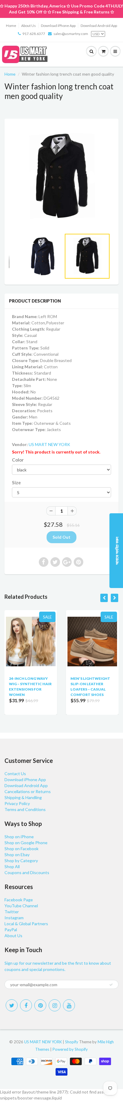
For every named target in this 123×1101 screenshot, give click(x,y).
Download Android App (99, 25)
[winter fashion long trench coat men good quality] (61, 177)
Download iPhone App (58, 25)
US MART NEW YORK (49, 444)
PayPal (10, 929)
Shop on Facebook (21, 848)
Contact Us (15, 773)
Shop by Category (21, 860)
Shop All (12, 866)
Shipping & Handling (23, 797)
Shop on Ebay (17, 854)
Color (18, 459)
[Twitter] (12, 1005)
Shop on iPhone (19, 836)
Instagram (14, 917)
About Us (28, 25)
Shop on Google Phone (25, 842)
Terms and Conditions (25, 809)
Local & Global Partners (26, 923)
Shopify (71, 1041)
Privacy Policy (17, 803)
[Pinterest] (40, 1005)
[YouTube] (69, 1005)
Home (11, 25)
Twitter (11, 911)
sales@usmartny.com (70, 33)
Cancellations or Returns (27, 791)
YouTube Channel (21, 905)
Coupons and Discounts (26, 872)
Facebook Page (18, 899)
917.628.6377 (33, 33)
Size (16, 482)
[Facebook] (26, 1005)
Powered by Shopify (70, 1049)
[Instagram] (55, 1005)
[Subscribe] (111, 984)
